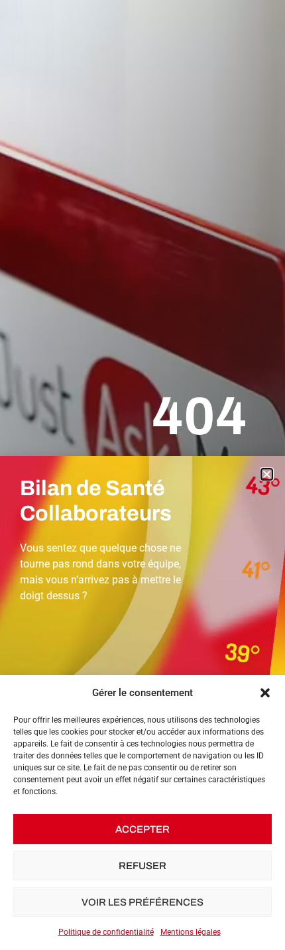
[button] (265, 692)
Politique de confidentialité (106, 932)
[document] (142, 475)
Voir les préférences (142, 902)
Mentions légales (190, 932)
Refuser (142, 866)
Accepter (142, 829)
